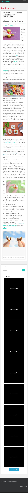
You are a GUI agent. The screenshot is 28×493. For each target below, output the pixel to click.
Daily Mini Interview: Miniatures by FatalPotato (12, 15)
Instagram (15, 24)
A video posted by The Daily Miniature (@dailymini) (13, 257)
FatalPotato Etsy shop (12, 225)
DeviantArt (11, 25)
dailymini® (6, 1)
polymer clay (7, 150)
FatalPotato (5, 70)
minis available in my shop (10, 142)
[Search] (23, 270)
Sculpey (16, 55)
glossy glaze (16, 153)
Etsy (10, 24)
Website (6, 24)
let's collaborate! (23, 486)
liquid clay (5, 154)
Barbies (15, 61)
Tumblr (5, 25)
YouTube (22, 24)
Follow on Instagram (14, 469)
